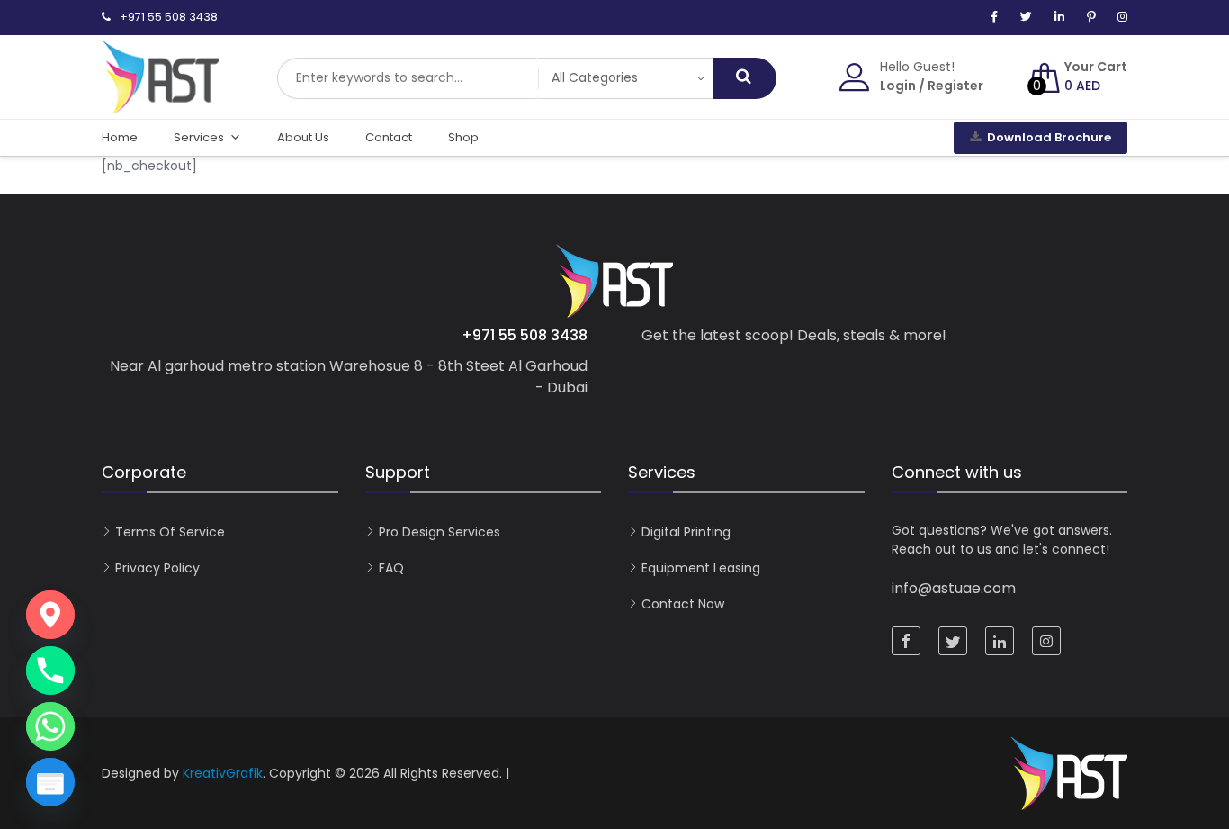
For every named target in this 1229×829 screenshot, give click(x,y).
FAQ (391, 568)
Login (898, 86)
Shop (463, 137)
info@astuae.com (954, 588)
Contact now (682, 604)
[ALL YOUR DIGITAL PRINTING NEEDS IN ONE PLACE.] (160, 104)
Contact (388, 137)
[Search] (744, 78)
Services (199, 137)
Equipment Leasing (700, 568)
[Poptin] (50, 782)
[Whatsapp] (50, 726)
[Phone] (50, 670)
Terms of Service (170, 532)
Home (120, 137)
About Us (303, 137)
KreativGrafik (223, 773)
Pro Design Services (439, 532)
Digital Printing (686, 532)
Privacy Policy (157, 568)
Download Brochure (1049, 137)
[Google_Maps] (50, 614)
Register (955, 86)
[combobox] (407, 78)
